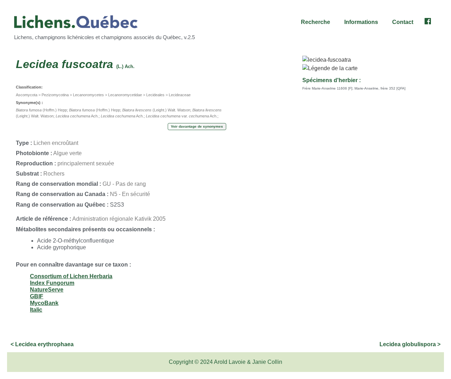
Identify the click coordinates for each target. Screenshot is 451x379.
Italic (36, 310)
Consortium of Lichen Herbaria (71, 276)
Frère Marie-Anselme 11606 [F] (327, 88)
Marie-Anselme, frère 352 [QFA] (380, 88)
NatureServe (46, 290)
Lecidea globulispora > (409, 344)
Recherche (315, 22)
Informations (361, 22)
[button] (317, 22)
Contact (402, 22)
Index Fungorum (52, 283)
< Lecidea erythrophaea (42, 344)
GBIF (36, 296)
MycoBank (44, 303)
